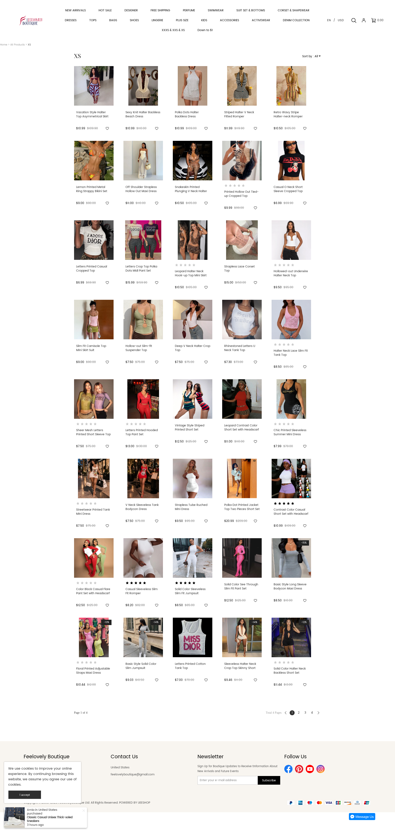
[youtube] (310, 769)
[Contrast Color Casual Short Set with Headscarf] (291, 478)
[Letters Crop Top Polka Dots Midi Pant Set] (143, 240)
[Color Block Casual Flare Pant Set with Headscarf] (94, 558)
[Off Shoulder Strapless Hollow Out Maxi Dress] (143, 160)
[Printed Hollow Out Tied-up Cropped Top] (242, 160)
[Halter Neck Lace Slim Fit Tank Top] (291, 319)
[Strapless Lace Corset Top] (242, 240)
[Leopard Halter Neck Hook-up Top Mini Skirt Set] (192, 240)
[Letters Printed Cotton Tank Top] (192, 637)
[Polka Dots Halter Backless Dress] (192, 86)
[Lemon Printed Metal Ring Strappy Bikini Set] (94, 160)
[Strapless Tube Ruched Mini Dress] (192, 478)
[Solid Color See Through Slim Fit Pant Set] (242, 558)
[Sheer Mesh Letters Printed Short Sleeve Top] (94, 399)
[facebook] (288, 769)
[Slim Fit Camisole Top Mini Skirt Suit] (94, 319)
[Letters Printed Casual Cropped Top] (94, 240)
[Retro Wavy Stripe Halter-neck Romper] (291, 86)
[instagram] (320, 769)
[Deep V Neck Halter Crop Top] (192, 319)
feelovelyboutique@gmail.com (133, 774)
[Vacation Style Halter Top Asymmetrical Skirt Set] (94, 86)
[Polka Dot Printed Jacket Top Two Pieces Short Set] (242, 478)
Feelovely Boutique (47, 757)
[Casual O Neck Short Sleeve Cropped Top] (291, 160)
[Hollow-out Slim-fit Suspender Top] (143, 319)
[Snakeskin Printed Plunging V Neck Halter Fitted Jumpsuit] (192, 160)
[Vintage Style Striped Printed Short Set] (192, 399)
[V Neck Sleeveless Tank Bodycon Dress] (143, 478)
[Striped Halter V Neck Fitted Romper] (242, 86)
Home (3, 45)
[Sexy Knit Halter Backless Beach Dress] (143, 86)
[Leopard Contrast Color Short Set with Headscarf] (242, 399)
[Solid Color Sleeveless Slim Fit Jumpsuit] (192, 558)
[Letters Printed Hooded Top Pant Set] (143, 399)
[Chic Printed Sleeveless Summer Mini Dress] (291, 399)
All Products (17, 45)
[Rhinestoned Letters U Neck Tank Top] (242, 319)
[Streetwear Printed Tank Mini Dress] (94, 478)
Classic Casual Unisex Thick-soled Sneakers (50, 819)
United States (120, 767)
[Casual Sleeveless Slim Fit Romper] (143, 558)
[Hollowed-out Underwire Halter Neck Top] (291, 240)
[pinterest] (299, 769)
